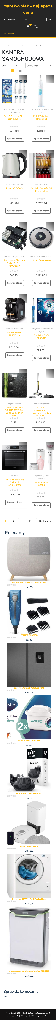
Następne (44, 521)
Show (4, 65)
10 (30, 521)
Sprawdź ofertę (14, 139)
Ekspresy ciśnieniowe (14, 329)
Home (4, 46)
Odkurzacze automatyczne (41, 256)
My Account (10, 33)
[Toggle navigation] (52, 34)
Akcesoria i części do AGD (14, 256)
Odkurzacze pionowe (41, 404)
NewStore (32, 1016)
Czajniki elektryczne (14, 184)
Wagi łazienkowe (14, 404)
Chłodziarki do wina (41, 184)
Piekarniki (14, 476)
